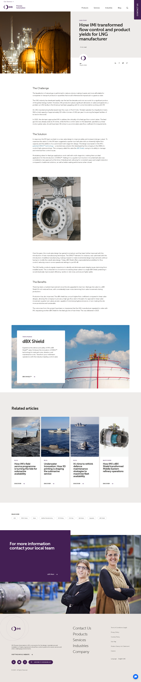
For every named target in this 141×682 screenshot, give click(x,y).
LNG (15, 518)
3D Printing (60, 518)
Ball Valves (81, 518)
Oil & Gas (71, 518)
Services (79, 640)
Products (80, 634)
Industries (80, 646)
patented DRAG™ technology (43, 146)
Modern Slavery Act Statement (120, 646)
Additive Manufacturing (47, 518)
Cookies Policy (115, 637)
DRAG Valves (24, 518)
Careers (113, 651)
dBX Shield (80, 148)
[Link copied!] (127, 63)
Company (81, 652)
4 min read (83, 47)
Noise (34, 518)
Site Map (113, 641)
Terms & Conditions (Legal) (119, 627)
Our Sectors (8, 1)
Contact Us (82, 628)
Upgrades (91, 518)
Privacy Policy (115, 632)
